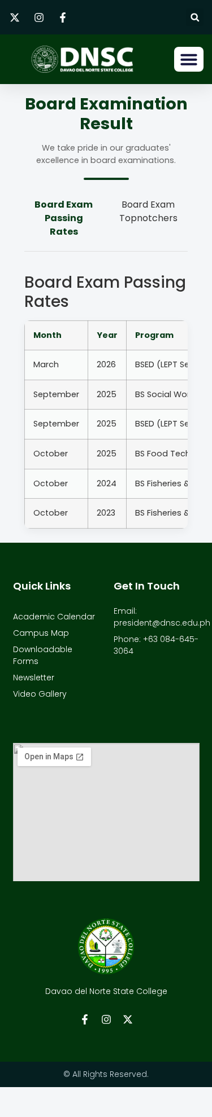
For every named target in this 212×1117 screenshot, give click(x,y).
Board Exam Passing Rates (63, 218)
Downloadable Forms (42, 655)
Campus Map (41, 633)
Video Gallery (40, 694)
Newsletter (33, 677)
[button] (195, 17)
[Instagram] (106, 1019)
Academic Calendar (54, 616)
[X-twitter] (128, 1019)
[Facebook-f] (85, 1019)
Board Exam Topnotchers (148, 211)
